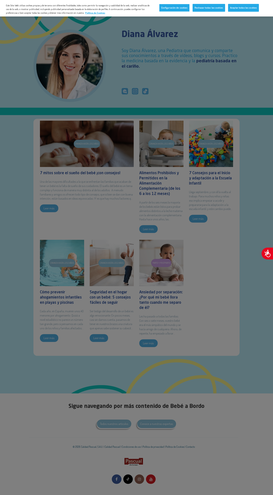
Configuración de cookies (174, 7)
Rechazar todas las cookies (209, 7)
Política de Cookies (95, 12)
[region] (136, 8)
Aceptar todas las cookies (243, 7)
